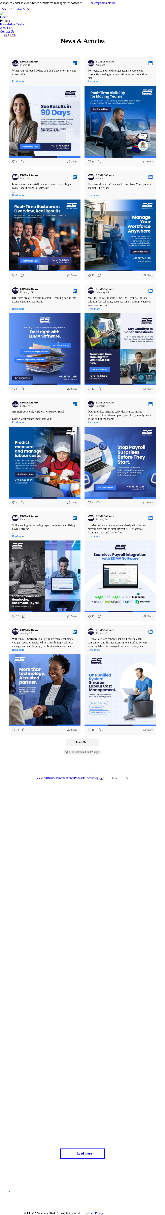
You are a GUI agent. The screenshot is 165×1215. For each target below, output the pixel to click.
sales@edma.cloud (103, 3)
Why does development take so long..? (41, 864)
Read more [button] (18, 81)
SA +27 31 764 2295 (15, 9)
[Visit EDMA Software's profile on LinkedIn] (16, 63)
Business (52, 778)
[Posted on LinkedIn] (74, 63)
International (66, 778)
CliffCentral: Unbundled (30, 1112)
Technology (92, 778)
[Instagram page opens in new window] (86, 1196)
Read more (16, 904)
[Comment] (21, 161)
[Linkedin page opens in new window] (80, 1196)
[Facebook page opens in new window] (68, 1196)
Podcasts (79, 778)
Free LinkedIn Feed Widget (84, 752)
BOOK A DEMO (9, 1191)
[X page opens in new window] (74, 1196)
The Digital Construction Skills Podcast (122, 993)
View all (41, 778)
